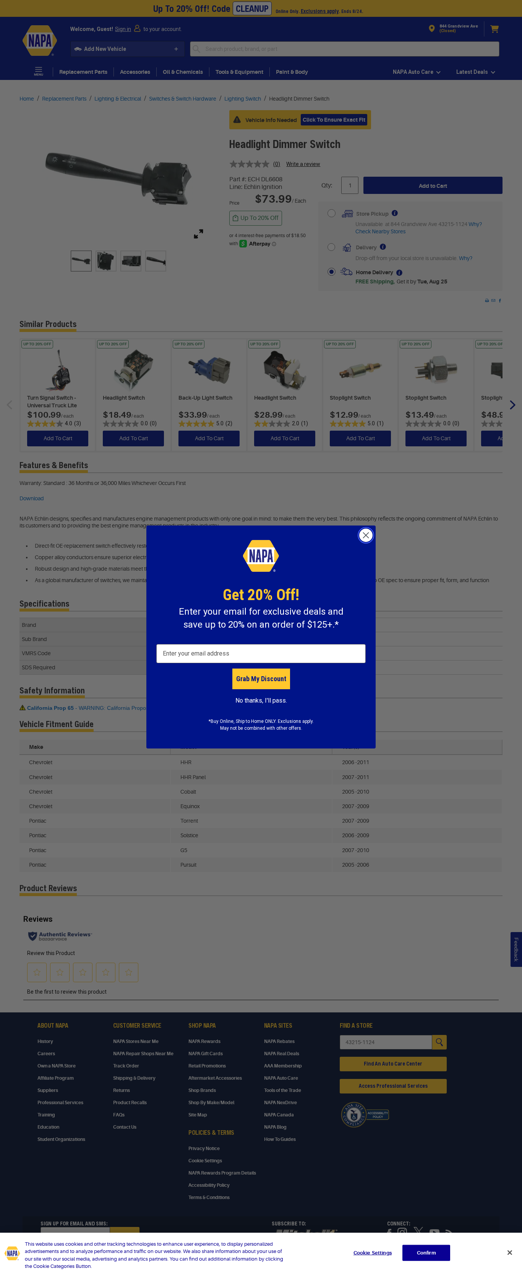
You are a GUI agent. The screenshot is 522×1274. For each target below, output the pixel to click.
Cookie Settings (372, 1253)
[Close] (509, 1252)
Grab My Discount (261, 679)
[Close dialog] (366, 535)
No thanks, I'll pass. (261, 700)
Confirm (426, 1253)
